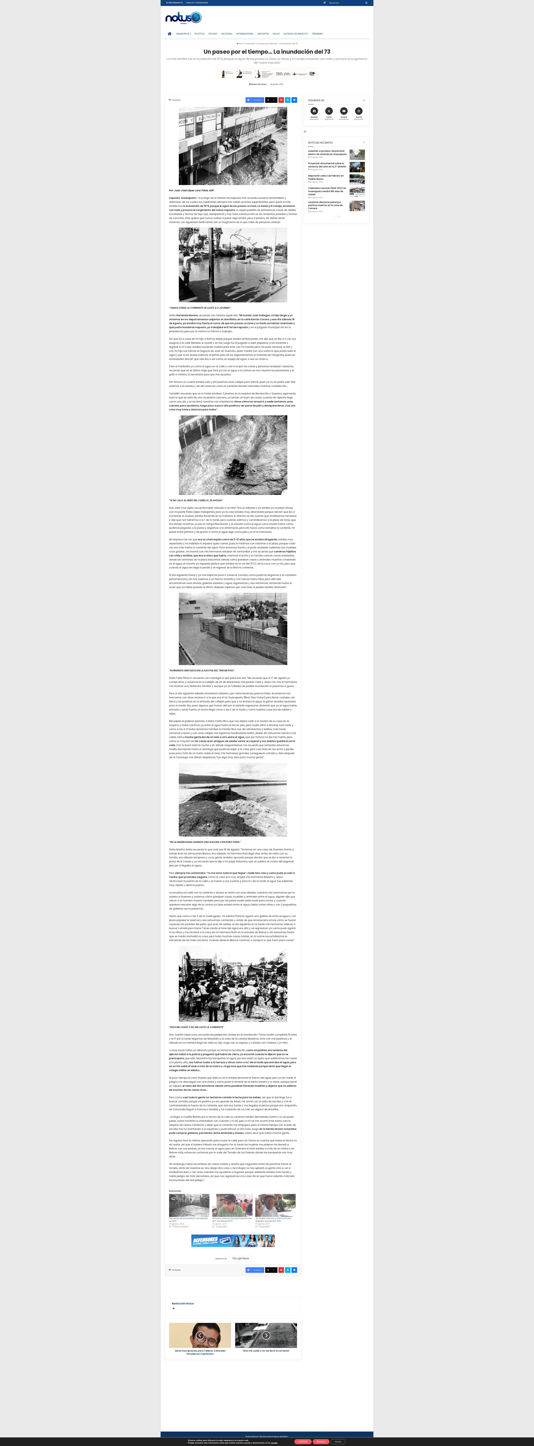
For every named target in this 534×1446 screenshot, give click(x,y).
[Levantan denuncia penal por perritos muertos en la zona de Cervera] (357, 206)
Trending (317, 33)
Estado (212, 33)
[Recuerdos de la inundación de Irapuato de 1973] (189, 1205)
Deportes (263, 33)
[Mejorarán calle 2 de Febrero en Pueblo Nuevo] (357, 179)
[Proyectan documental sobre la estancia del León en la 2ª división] (357, 167)
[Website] (173, 1308)
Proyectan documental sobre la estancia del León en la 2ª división (327, 165)
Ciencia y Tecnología (197, 2)
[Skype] (288, 100)
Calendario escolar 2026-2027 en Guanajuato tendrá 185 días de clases (327, 191)
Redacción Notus (258, 84)
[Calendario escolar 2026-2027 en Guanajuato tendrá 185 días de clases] (357, 192)
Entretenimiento (174, 2)
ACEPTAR (303, 1441)
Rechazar (321, 1441)
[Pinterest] (281, 100)
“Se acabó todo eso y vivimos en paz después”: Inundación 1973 (273, 1219)
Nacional (226, 33)
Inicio (240, 43)
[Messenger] (294, 100)
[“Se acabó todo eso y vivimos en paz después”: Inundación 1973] (275, 1205)
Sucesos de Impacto (296, 33)
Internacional (245, 33)
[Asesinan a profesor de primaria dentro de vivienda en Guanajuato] (357, 155)
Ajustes (338, 1441)
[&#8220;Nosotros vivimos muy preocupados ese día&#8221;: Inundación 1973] (232, 1205)
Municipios (182, 33)
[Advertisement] (233, 1286)
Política (200, 33)
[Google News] (241, 1258)
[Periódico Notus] (183, 18)
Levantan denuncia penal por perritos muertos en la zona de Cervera (325, 205)
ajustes (274, 1443)
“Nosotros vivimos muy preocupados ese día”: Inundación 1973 (232, 1219)
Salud (276, 33)
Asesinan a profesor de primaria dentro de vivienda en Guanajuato (327, 152)
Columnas (249, 43)
